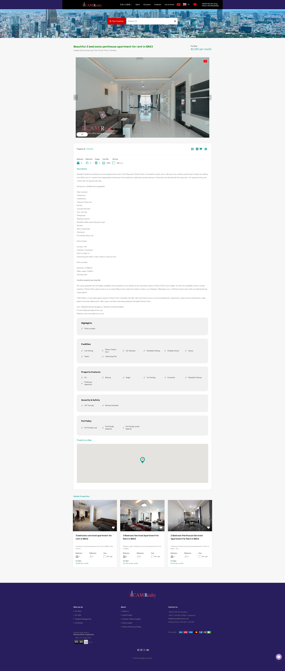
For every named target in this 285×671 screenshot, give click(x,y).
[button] (142, 460)
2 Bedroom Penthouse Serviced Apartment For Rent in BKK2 (187, 537)
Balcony (108, 377)
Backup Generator (112, 405)
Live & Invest (169, 4)
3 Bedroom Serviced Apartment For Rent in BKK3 (141, 537)
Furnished (171, 377)
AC (85, 377)
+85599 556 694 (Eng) (210, 4)
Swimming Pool (111, 356)
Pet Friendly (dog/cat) (109, 428)
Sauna (190, 351)
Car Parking (88, 351)
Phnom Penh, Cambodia (83, 634)
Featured (157, 4)
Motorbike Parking (153, 351)
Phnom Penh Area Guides (131, 627)
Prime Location (89, 328)
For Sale (78, 615)
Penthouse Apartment (88, 383)
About (137, 4)
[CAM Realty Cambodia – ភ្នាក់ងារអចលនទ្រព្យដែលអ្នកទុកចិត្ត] (92, 4)
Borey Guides (127, 623)
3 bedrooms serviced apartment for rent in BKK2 (94, 537)
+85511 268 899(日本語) (210, 6)
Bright (128, 377)
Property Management (83, 619)
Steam (86, 356)
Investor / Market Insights (131, 619)
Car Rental (79, 623)
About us (125, 611)
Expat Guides (127, 615)
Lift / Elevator (130, 351)
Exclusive (147, 4)
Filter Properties (118, 21)
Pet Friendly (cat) (90, 428)
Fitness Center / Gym (111, 351)
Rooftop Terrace (173, 351)
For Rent (78, 611)
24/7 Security (89, 405)
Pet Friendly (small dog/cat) (132, 428)
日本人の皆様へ (126, 4)
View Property (95, 525)
